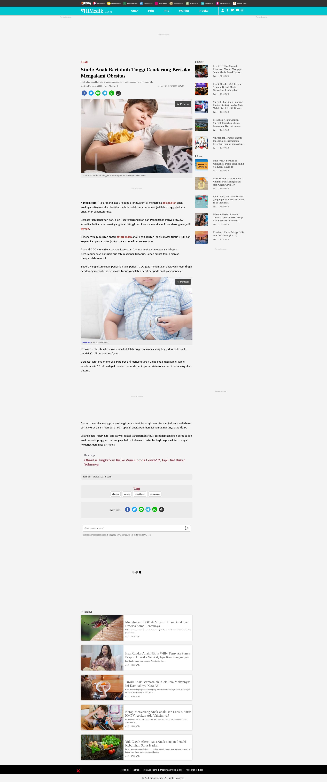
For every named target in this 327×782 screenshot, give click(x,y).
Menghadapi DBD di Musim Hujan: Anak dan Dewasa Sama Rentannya (157, 624)
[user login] (222, 11)
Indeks (203, 10)
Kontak (136, 770)
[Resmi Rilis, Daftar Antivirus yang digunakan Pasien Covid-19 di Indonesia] (201, 206)
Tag (137, 488)
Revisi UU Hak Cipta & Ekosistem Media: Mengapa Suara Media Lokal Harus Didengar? (227, 69)
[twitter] (91, 94)
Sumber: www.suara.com (97, 476)
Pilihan (199, 156)
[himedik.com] (96, 11)
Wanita (184, 10)
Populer (199, 61)
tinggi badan (124, 237)
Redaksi (125, 770)
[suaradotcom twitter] (232, 10)
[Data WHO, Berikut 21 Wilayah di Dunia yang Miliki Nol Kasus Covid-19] (201, 170)
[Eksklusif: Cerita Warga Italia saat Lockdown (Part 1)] (201, 242)
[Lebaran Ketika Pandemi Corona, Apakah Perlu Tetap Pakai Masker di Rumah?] (201, 224)
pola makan (169, 202)
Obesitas (86, 342)
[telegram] (104, 94)
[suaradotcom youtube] (237, 10)
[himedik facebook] (227, 10)
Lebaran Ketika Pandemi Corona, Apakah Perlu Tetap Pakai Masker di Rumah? (228, 217)
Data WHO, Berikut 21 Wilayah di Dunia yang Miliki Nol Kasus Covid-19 (228, 163)
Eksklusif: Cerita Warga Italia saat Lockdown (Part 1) (228, 234)
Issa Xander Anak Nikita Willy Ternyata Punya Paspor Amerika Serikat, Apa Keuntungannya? (157, 655)
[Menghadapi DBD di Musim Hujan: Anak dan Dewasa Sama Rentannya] (102, 639)
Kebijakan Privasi (194, 770)
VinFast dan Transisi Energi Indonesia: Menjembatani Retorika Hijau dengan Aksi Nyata (227, 141)
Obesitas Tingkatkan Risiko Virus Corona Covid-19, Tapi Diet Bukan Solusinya (134, 462)
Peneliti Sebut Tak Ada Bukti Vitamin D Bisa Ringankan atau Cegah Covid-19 (228, 181)
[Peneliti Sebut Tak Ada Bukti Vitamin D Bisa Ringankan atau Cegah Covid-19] (201, 188)
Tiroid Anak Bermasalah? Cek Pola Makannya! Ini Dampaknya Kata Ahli (157, 683)
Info (166, 10)
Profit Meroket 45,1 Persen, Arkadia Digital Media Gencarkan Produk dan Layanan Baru (227, 87)
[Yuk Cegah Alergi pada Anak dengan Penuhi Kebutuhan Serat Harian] (102, 758)
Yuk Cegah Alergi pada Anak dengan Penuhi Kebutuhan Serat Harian (155, 743)
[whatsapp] (111, 94)
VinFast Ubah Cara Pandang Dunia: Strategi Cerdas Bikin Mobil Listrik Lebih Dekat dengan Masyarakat (228, 105)
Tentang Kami (150, 770)
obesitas (115, 494)
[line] (98, 94)
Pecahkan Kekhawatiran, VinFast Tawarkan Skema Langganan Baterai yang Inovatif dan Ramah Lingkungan (226, 123)
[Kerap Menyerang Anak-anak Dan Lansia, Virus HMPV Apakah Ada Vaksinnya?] (102, 728)
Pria (151, 10)
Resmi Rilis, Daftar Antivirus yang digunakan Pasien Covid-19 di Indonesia (229, 199)
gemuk (85, 228)
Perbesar (184, 104)
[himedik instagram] (242, 10)
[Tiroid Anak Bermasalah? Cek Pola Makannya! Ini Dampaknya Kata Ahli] (102, 698)
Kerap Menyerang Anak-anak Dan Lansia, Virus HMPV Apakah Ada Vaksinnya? (158, 713)
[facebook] (84, 94)
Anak (134, 10)
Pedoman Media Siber (171, 770)
